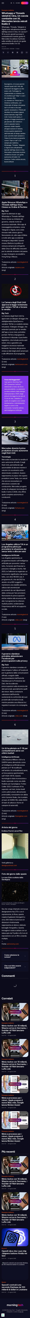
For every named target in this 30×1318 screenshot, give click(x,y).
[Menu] (3, 3)
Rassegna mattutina (8, 10)
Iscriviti (24, 3)
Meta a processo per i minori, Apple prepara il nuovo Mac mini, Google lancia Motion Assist (13, 1101)
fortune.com (19, 508)
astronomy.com (13, 944)
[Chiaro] (11, 3)
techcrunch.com (21, 364)
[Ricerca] (13, 3)
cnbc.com (19, 620)
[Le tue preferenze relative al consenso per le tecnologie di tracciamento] (2, 1315)
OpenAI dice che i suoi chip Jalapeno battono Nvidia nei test (14, 1253)
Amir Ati (4, 46)
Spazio (4, 1282)
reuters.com (19, 267)
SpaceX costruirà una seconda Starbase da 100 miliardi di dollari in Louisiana (14, 1287)
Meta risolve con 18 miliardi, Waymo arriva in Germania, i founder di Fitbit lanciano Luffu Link (14, 1029)
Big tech (4, 1248)
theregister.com (21, 816)
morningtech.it (22, 262)
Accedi (18, 3)
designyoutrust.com (9, 865)
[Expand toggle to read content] (25, 956)
